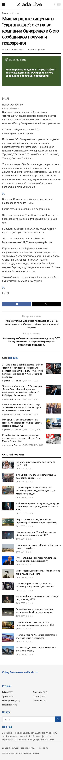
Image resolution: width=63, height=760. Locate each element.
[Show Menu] (3, 4)
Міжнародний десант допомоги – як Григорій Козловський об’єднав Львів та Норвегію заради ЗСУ (22, 422)
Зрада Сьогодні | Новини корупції (24, 753)
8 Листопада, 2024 (36, 49)
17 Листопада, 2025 (33, 445)
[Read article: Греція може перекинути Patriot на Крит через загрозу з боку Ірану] (8, 548)
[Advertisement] (31, 92)
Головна (6, 13)
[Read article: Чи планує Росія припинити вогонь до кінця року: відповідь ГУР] (8, 599)
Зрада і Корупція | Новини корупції (18, 748)
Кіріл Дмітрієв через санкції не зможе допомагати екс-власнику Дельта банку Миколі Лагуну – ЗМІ (21, 438)
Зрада (5, 696)
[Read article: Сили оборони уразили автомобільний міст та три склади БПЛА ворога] (8, 573)
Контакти (43, 748)
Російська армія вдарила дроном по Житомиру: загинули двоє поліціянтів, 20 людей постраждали (35, 490)
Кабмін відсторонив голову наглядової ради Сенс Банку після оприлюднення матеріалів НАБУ (37, 506)
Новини (6, 704)
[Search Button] (58, 719)
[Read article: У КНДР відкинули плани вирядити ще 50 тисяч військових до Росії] (8, 477)
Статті (36, 696)
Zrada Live (29, 4)
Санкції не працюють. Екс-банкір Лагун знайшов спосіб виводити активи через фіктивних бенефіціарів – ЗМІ (21, 407)
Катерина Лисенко (14, 49)
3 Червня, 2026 (31, 381)
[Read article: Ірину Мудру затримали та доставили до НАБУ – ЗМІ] (8, 465)
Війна (5, 692)
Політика (37, 692)
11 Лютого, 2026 (32, 429)
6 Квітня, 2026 (31, 414)
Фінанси (15, 13)
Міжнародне (8, 700)
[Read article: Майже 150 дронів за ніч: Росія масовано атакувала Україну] (8, 650)
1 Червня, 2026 (31, 399)
